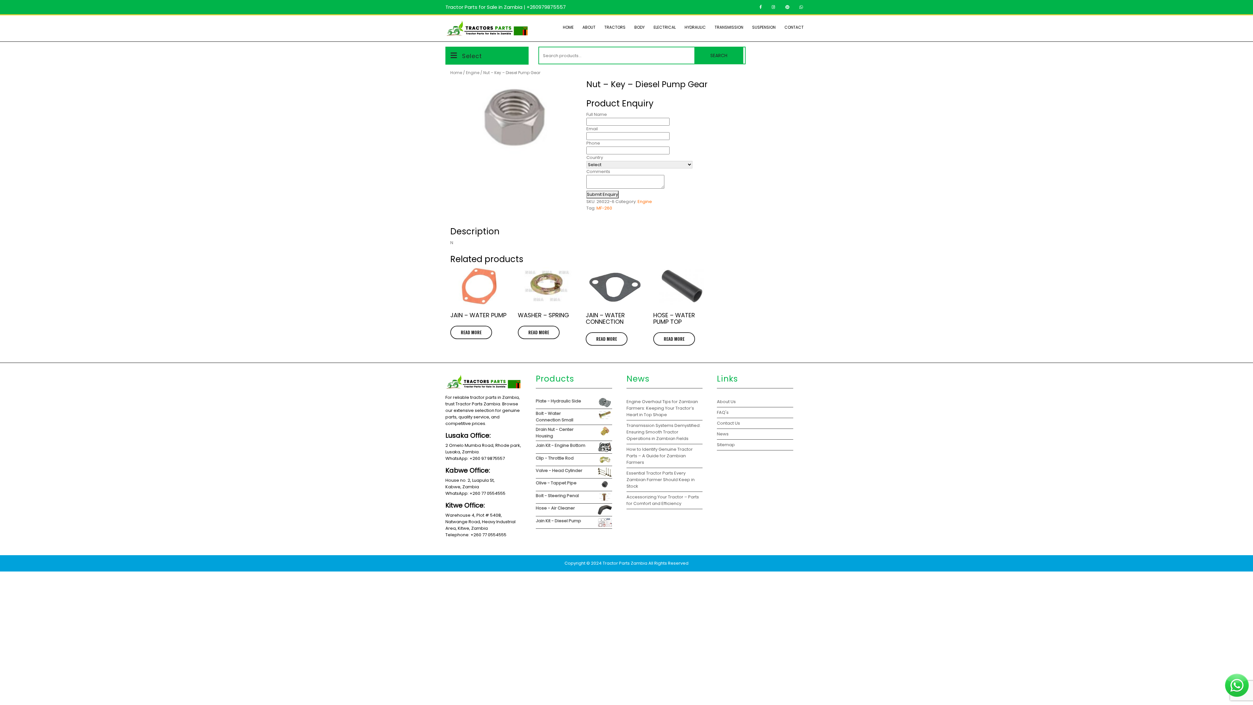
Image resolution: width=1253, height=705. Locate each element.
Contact (794, 27)
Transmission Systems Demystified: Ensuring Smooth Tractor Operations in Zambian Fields (663, 432)
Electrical (665, 27)
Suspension (764, 27)
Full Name (596, 114)
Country (594, 157)
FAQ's (723, 412)
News (723, 434)
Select (472, 56)
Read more (471, 332)
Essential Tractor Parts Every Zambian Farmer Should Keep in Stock (660, 479)
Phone (593, 143)
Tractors (615, 27)
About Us (726, 402)
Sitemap (726, 445)
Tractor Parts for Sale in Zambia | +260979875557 (505, 7)
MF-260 (604, 208)
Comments (598, 171)
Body (639, 27)
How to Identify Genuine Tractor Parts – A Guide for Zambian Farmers (659, 455)
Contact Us (728, 423)
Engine (472, 72)
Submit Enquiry (602, 194)
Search (718, 55)
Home (568, 27)
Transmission (729, 27)
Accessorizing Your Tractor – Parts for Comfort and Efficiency (662, 500)
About (589, 27)
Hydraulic (695, 27)
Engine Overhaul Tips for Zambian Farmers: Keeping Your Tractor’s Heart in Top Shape (662, 408)
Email (592, 129)
